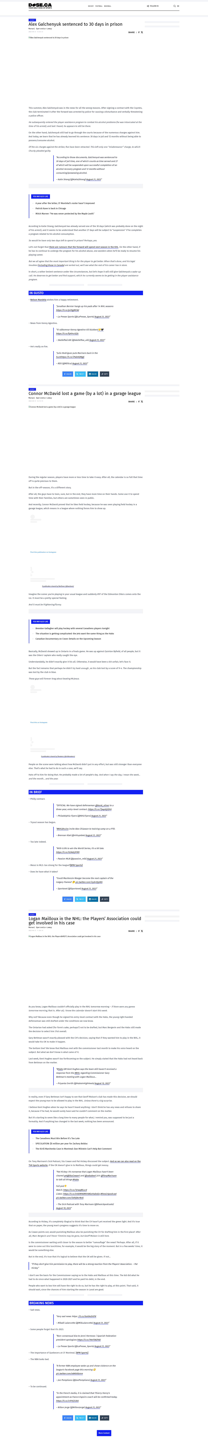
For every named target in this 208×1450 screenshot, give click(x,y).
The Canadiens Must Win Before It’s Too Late (58, 1138)
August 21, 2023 (93, 179)
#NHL (77, 1073)
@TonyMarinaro (108, 1175)
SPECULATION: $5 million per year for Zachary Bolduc (62, 1143)
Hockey (91, 6)
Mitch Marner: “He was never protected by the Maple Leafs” (65, 213)
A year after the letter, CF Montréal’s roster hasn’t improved (65, 203)
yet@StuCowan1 (72, 1175)
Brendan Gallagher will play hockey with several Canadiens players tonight (72, 628)
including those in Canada (51, 265)
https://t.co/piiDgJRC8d (67, 310)
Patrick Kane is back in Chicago (51, 208)
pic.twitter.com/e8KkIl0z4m (69, 1373)
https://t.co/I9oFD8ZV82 (89, 1339)
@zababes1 (90, 1175)
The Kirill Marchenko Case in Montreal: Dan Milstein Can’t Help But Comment (74, 1148)
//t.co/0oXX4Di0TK (87, 1316)
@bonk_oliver (102, 805)
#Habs (75, 1179)
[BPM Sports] (76, 865)
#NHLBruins (62, 828)
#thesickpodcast (108, 1194)
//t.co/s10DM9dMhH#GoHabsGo (84, 1194)
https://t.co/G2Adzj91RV (67, 852)
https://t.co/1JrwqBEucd (75, 1190)
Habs (60, 1069)
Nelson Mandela (38, 299)
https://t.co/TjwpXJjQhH (99, 809)
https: (66, 1194)
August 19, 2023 (63, 1208)
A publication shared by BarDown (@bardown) (58, 586)
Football (98, 6)
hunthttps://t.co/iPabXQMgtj (70, 357)
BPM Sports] (82, 1352)
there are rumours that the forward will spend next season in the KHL (83, 247)
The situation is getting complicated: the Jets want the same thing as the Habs (75, 633)
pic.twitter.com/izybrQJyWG (88, 882)
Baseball (107, 6)
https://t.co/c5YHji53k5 (67, 1401)
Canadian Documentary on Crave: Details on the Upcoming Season (68, 638)
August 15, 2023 (102, 1083)
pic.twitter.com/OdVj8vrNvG (69, 1197)
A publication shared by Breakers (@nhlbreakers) (58, 756)
